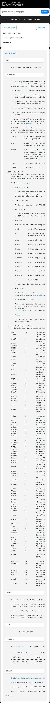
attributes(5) (19, 646)
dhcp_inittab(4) (11, 53)
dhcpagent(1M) (26, 678)
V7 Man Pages (9, 28)
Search (45, 12)
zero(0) (40, 295)
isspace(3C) (37, 678)
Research (41, 28)
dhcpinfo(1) (15, 678)
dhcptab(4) (28, 123)
